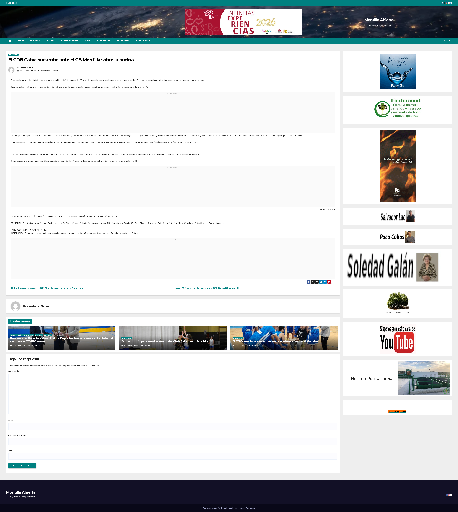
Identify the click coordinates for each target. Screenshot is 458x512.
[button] (445, 41)
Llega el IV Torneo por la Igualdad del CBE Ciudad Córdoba (204, 288)
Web (10, 450)
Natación (47, 335)
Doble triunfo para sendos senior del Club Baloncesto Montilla (164, 341)
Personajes (123, 41)
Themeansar (250, 508)
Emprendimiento (70, 41)
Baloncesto (13, 54)
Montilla (38, 335)
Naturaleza (104, 41)
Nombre (13, 420)
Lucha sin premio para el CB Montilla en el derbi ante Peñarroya (48, 288)
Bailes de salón (16, 335)
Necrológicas (142, 41)
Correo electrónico (17, 435)
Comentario (14, 371)
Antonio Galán (27, 68)
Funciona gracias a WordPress (214, 508)
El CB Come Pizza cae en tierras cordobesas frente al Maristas (275, 341)
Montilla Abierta (379, 19)
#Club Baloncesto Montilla (46, 70)
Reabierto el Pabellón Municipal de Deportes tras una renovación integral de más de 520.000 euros (61, 340)
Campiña (51, 41)
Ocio (88, 41)
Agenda (20, 41)
